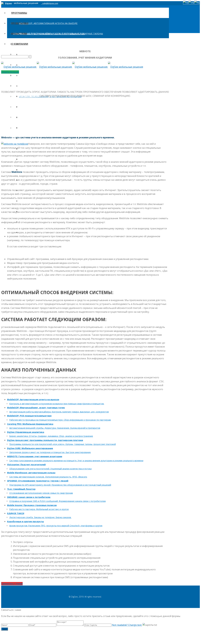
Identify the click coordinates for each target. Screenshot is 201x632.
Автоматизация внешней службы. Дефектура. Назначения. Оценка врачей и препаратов (54, 428)
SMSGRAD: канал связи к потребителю (28, 497)
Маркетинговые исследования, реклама (45, 159)
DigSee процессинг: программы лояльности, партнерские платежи (45, 440)
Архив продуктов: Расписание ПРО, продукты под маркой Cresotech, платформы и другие (55, 525)
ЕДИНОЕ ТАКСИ (15, 513)
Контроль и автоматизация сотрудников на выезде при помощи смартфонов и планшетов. (56, 403)
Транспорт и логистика (34, 117)
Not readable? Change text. (127, 625)
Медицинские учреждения (36, 106)
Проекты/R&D (19, 23)
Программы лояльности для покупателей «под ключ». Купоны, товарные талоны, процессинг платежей (62, 444)
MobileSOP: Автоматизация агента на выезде (48, 23)
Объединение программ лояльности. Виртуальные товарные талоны (58, 33)
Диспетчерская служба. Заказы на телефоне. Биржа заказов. (40, 517)
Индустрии (19, 33)
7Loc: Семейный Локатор (21, 489)
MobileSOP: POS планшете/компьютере (29, 415)
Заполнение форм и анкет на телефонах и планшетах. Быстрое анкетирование (50, 452)
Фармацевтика (28, 96)
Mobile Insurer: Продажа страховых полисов (32, 505)
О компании (19, 44)
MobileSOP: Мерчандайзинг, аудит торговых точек (36, 407)
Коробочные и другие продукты (25, 521)
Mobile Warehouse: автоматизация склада (31, 472)
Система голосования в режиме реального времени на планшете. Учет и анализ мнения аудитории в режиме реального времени (76, 460)
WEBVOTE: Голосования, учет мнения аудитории (34, 456)
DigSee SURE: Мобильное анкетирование (30, 448)
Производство (28, 201)
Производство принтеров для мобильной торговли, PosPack (53, 86)
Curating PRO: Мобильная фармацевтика (30, 424)
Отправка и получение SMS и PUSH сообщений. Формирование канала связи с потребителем (57, 501)
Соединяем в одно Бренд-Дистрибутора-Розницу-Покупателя (53, 44)
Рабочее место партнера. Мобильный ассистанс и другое (39, 509)
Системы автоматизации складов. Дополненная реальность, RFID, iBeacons (48, 476)
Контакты (19, 85)
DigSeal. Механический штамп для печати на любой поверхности (56, 54)
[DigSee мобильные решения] (72, 66)
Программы (19, 13)
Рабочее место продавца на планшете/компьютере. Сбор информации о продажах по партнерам (60, 419)
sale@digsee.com (50, 3)
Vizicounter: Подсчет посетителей (26, 464)
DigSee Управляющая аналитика (25, 432)
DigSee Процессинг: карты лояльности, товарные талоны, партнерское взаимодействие (77, 75)
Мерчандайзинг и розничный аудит (42, 75)
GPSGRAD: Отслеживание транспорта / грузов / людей (37, 480)
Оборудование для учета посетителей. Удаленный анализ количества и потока (50, 468)
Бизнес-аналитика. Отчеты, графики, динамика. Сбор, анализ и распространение (51, 436)
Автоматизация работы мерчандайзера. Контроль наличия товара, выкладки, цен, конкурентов (59, 411)
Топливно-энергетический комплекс (43, 127)
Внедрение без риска (26, 75)
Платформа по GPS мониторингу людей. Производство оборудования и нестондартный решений (60, 484)
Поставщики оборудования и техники (44, 169)
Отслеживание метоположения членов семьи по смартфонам (41, 493)
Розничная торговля (32, 85)
